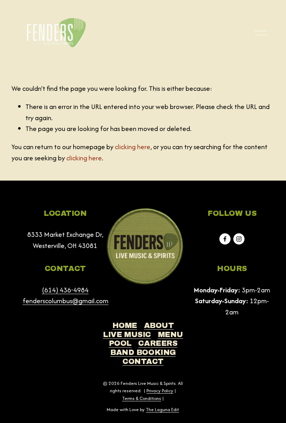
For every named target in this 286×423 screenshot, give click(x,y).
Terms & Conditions (141, 398)
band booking (143, 352)
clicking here (132, 147)
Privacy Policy (159, 390)
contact (143, 361)
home (124, 325)
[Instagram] (238, 239)
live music (127, 334)
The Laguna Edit (162, 409)
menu (170, 334)
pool (120, 343)
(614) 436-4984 (65, 290)
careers (157, 343)
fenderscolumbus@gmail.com (65, 301)
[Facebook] (225, 239)
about (159, 325)
